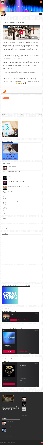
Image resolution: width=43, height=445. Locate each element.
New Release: (4, 311)
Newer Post (3, 114)
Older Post (40, 114)
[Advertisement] (21, 273)
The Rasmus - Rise (5, 361)
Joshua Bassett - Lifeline (11, 311)
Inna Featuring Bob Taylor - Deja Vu (14, 171)
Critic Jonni (9, 442)
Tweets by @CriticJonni (6, 228)
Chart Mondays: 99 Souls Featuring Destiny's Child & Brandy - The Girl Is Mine (21, 186)
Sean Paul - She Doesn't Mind (13, 210)
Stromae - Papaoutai (11, 196)
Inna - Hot (9, 176)
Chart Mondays (4, 328)
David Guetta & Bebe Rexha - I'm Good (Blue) (16, 328)
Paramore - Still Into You (12, 166)
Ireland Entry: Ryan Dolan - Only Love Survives (16, 181)
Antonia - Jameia (10, 191)
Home (22, 114)
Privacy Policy (13, 442)
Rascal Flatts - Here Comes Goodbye (7, 436)
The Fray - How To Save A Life (13, 206)
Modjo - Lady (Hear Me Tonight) (13, 201)
